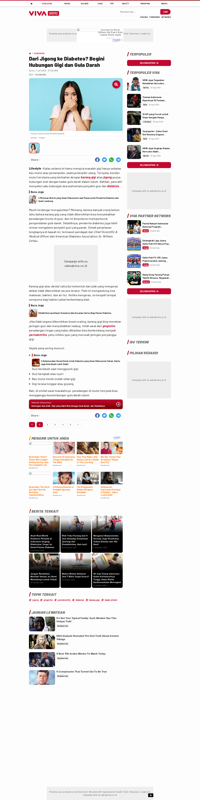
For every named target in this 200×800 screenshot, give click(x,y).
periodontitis (38, 334)
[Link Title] (134, 84)
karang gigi (88, 177)
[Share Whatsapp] (111, 159)
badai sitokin (111, 600)
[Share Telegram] (118, 159)
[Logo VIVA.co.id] (45, 13)
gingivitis (108, 326)
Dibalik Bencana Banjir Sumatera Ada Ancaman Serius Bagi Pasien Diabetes (74, 313)
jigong (108, 177)
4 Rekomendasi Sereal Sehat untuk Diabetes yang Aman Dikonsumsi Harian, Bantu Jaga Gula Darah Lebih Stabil (80, 362)
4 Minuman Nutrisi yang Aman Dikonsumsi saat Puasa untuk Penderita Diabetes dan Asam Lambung (78, 199)
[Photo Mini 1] (34, 148)
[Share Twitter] (104, 159)
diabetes (113, 186)
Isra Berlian (40, 74)
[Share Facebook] (97, 159)
